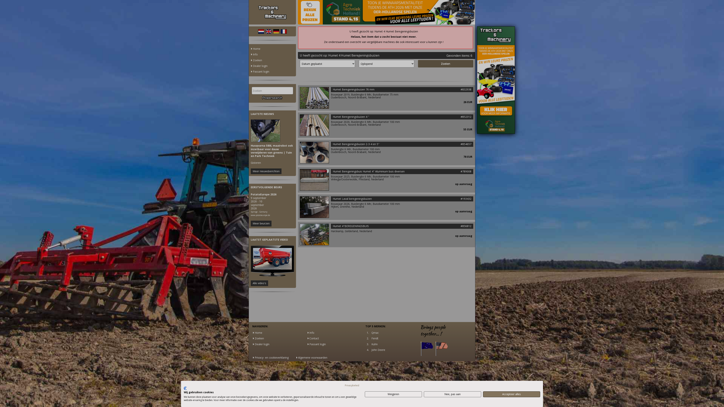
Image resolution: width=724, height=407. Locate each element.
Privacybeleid (352, 385)
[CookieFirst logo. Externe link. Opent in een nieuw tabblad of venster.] (185, 388)
